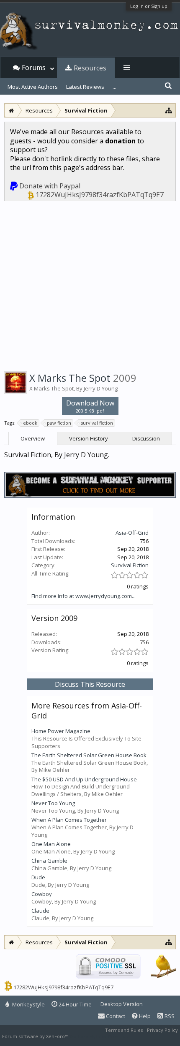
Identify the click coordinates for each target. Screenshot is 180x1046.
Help (144, 1016)
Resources (90, 68)
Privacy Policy (162, 1030)
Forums (34, 67)
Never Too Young (53, 803)
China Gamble (49, 860)
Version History (88, 438)
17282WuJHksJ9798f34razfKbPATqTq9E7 (100, 194)
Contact (115, 1016)
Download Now (90, 406)
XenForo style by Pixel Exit (98, 1036)
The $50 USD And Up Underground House (84, 779)
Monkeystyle (28, 1004)
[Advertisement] (90, 284)
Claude (40, 910)
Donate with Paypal (49, 185)
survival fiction (97, 423)
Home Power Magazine (60, 731)
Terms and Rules (124, 1030)
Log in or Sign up (148, 6)
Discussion (146, 438)
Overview (33, 438)
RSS (169, 1016)
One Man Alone (51, 844)
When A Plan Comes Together (69, 819)
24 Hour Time (74, 1004)
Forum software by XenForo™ (35, 1036)
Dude (38, 877)
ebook (30, 423)
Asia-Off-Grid (132, 532)
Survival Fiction (130, 565)
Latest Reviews (85, 86)
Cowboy (41, 894)
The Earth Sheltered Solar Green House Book (89, 755)
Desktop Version (121, 1004)
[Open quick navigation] (168, 110)
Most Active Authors (33, 86)
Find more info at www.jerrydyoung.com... (83, 596)
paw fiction (59, 423)
